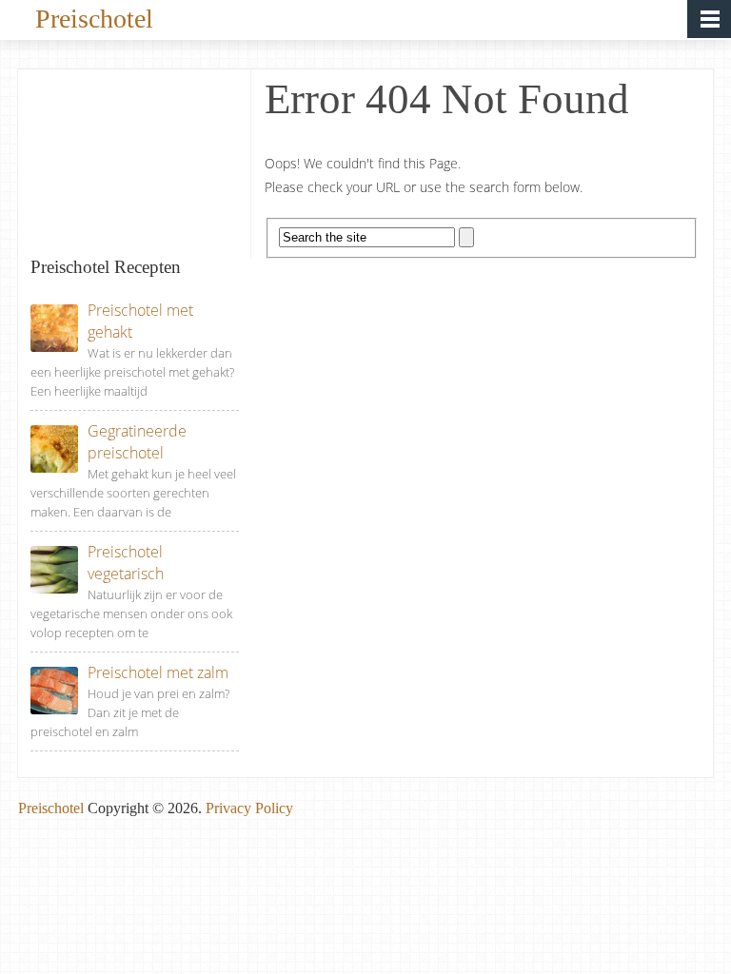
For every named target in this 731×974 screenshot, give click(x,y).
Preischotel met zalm (158, 672)
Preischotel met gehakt (140, 321)
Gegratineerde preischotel (137, 441)
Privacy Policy (249, 808)
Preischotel (94, 17)
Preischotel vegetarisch (126, 562)
